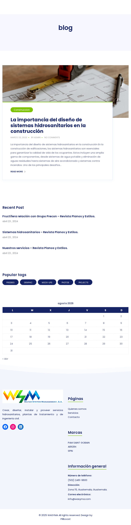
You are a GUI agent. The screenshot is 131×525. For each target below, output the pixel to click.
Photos (65, 282)
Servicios (73, 413)
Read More (17, 171)
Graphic (28, 282)
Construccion (22, 109)
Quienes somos (77, 409)
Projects (83, 282)
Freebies (10, 282)
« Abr (5, 358)
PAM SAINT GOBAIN (79, 442)
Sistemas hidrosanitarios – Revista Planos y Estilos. (40, 232)
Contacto (74, 417)
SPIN (70, 450)
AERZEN (72, 446)
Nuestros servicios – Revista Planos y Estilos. (35, 248)
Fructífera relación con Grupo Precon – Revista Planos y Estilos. (48, 216)
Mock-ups (47, 282)
